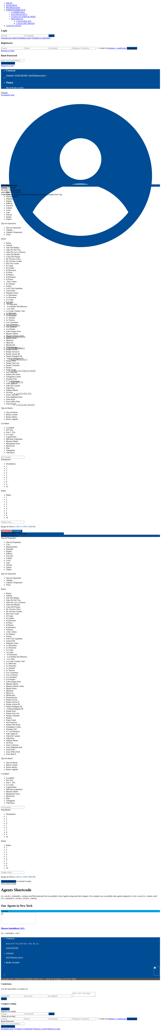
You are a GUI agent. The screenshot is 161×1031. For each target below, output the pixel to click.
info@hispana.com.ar (37, 75)
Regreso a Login (7, 51)
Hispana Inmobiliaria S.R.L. (13, 928)
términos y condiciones (117, 48)
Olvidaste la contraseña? (41, 38)
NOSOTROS (11, 5)
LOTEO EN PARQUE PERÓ (23, 17)
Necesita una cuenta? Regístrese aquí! (16, 38)
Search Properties (8, 881)
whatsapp (10, 75)
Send (4, 999)
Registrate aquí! (7, 1029)
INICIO (9, 3)
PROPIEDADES (13, 8)
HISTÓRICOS (17, 19)
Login (51, 36)
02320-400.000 (21, 75)
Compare (5, 1009)
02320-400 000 (12, 948)
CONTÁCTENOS (13, 26)
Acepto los (112, 48)
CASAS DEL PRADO (25, 23)
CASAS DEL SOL (24, 21)
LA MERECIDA (18, 12)
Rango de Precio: (8, 526)
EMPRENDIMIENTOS (16, 10)
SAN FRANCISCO (19, 14)
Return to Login (7, 66)
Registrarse (132, 48)
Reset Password (8, 63)
